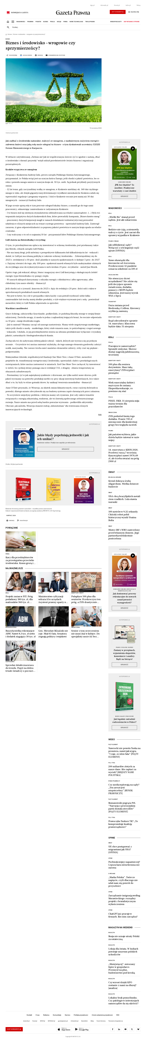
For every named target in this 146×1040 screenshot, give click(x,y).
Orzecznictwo (113, 275)
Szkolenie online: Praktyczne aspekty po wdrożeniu (56, 443)
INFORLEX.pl (51, 1021)
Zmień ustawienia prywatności (102, 1015)
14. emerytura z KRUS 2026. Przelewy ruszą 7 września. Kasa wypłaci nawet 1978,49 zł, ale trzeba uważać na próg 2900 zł (123, 455)
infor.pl (128, 5)
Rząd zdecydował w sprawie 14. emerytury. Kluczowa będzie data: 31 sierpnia (123, 323)
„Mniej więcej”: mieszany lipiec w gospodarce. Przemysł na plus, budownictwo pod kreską (121, 968)
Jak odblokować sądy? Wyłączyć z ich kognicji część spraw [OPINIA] (123, 247)
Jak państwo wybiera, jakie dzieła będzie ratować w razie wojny (123, 437)
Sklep (138, 5)
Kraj (110, 213)
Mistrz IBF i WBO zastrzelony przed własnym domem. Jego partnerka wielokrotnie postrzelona (124, 534)
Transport (112, 301)
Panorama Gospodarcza (115, 1021)
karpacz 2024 (11, 515)
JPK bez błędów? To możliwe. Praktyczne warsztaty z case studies (124, 188)
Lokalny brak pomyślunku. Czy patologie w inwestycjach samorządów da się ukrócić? (123, 1000)
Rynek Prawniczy (114, 781)
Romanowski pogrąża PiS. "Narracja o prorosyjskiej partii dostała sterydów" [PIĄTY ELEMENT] (122, 807)
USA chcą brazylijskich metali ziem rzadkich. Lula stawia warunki (124, 499)
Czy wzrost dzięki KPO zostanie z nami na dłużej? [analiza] (122, 985)
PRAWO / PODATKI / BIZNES (124, 647)
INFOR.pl (42, 1021)
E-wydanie (111, 873)
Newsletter (84, 1021)
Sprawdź (65, 449)
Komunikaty (57, 1015)
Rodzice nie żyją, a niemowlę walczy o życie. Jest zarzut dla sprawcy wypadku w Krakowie (124, 232)
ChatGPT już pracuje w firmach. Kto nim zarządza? (123, 915)
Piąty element (113, 744)
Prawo (110, 430)
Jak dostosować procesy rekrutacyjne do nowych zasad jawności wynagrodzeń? (124, 598)
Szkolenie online (124, 182)
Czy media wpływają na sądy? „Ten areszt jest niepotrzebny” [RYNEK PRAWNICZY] (123, 789)
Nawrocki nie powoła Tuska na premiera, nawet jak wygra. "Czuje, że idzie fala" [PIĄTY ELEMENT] (124, 752)
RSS (117, 1015)
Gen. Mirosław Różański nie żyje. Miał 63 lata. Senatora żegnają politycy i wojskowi (53, 633)
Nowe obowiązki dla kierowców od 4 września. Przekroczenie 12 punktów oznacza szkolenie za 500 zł (122, 264)
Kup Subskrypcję (118, 12)
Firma (7, 554)
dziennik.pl (104, 5)
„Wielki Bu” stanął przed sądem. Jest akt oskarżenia (122, 218)
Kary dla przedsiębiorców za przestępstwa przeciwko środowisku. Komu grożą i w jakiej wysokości (20, 560)
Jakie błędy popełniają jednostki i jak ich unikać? (63, 437)
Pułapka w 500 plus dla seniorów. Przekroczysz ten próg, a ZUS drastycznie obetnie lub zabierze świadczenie (86, 599)
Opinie (110, 858)
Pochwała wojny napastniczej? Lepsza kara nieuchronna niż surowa (124, 864)
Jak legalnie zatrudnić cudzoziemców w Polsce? (124, 721)
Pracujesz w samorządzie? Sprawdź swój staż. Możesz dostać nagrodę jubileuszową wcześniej (123, 350)
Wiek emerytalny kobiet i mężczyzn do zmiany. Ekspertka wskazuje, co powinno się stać (121, 387)
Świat (110, 492)
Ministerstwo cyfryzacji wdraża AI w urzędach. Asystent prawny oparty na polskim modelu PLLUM (52, 599)
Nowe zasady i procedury (124, 716)
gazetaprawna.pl (63, 1021)
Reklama (46, 1015)
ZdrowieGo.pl (74, 1021)
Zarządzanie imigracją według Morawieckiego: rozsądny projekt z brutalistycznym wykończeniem (124, 900)
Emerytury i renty (114, 317)
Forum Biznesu (101, 1021)
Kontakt (29, 1015)
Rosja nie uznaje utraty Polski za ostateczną (123, 938)
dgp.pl (92, 5)
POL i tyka (111, 763)
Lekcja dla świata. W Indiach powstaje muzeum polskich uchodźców (123, 951)
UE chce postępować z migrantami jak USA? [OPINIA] (120, 849)
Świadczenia (112, 412)
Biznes (10, 34)
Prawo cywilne (113, 241)
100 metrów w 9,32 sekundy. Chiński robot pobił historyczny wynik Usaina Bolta (123, 516)
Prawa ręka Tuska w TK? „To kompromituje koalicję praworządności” (123, 824)
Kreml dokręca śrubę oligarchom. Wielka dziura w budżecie (123, 483)
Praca (110, 342)
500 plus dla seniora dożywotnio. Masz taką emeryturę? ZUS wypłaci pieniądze (121, 369)
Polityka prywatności (81, 1015)
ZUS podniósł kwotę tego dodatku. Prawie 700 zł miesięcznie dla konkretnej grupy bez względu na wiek (122, 420)
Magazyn (111, 932)
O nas (38, 1015)
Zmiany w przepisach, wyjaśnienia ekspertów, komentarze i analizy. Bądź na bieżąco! (124, 655)
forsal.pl (117, 5)
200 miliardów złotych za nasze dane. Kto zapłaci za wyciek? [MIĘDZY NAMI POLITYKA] (122, 771)
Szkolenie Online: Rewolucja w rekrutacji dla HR (124, 590)
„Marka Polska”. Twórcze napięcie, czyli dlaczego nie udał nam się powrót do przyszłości (123, 881)
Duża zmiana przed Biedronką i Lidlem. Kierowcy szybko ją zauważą (124, 308)
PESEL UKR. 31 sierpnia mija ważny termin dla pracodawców (123, 403)
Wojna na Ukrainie (114, 477)
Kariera (67, 1015)
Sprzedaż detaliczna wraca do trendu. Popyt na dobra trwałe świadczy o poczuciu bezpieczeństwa (20, 668)
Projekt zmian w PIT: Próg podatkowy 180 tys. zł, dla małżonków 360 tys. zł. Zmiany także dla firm (19, 599)
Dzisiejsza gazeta (19, 13)
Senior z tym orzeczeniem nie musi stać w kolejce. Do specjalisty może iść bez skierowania (85, 633)
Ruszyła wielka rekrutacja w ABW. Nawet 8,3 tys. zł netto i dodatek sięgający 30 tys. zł (21, 633)
